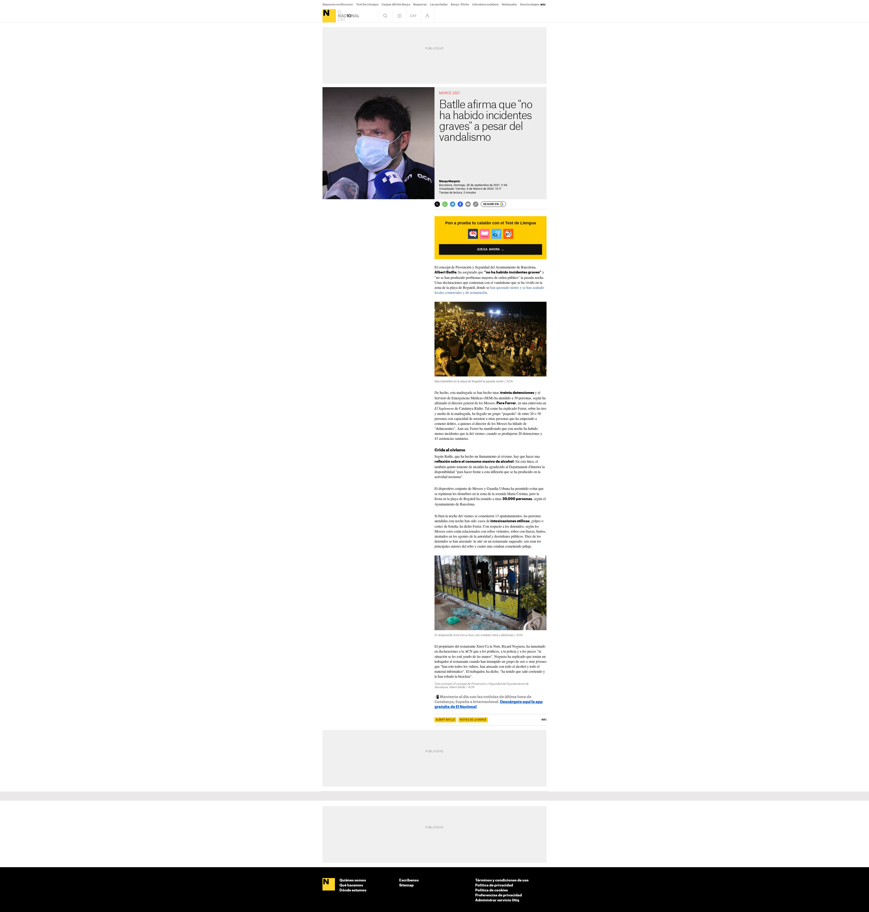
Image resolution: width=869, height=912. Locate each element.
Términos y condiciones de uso (502, 880)
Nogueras (420, 4)
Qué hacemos (351, 885)
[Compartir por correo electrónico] (468, 204)
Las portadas (439, 4)
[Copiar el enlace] (475, 204)
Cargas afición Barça (396, 4)
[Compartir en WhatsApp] (445, 204)
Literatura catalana (485, 4)
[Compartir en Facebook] (460, 204)
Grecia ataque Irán (533, 4)
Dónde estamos (352, 890)
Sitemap (406, 885)
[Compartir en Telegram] (452, 204)
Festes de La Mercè (473, 720)
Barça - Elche (460, 4)
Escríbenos (409, 880)
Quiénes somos (352, 880)
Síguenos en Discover (337, 4)
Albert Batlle (445, 720)
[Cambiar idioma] (413, 15)
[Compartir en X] (437, 204)
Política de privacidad (494, 885)
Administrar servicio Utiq (497, 900)
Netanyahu (509, 4)
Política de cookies (491, 890)
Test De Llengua (367, 4)
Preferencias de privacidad (498, 895)
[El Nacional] (329, 15)
